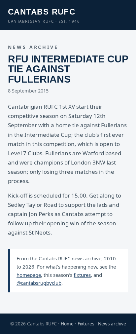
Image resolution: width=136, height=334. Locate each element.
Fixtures (86, 324)
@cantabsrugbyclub (39, 282)
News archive (112, 324)
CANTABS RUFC (44, 15)
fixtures (82, 275)
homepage (29, 275)
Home (67, 324)
